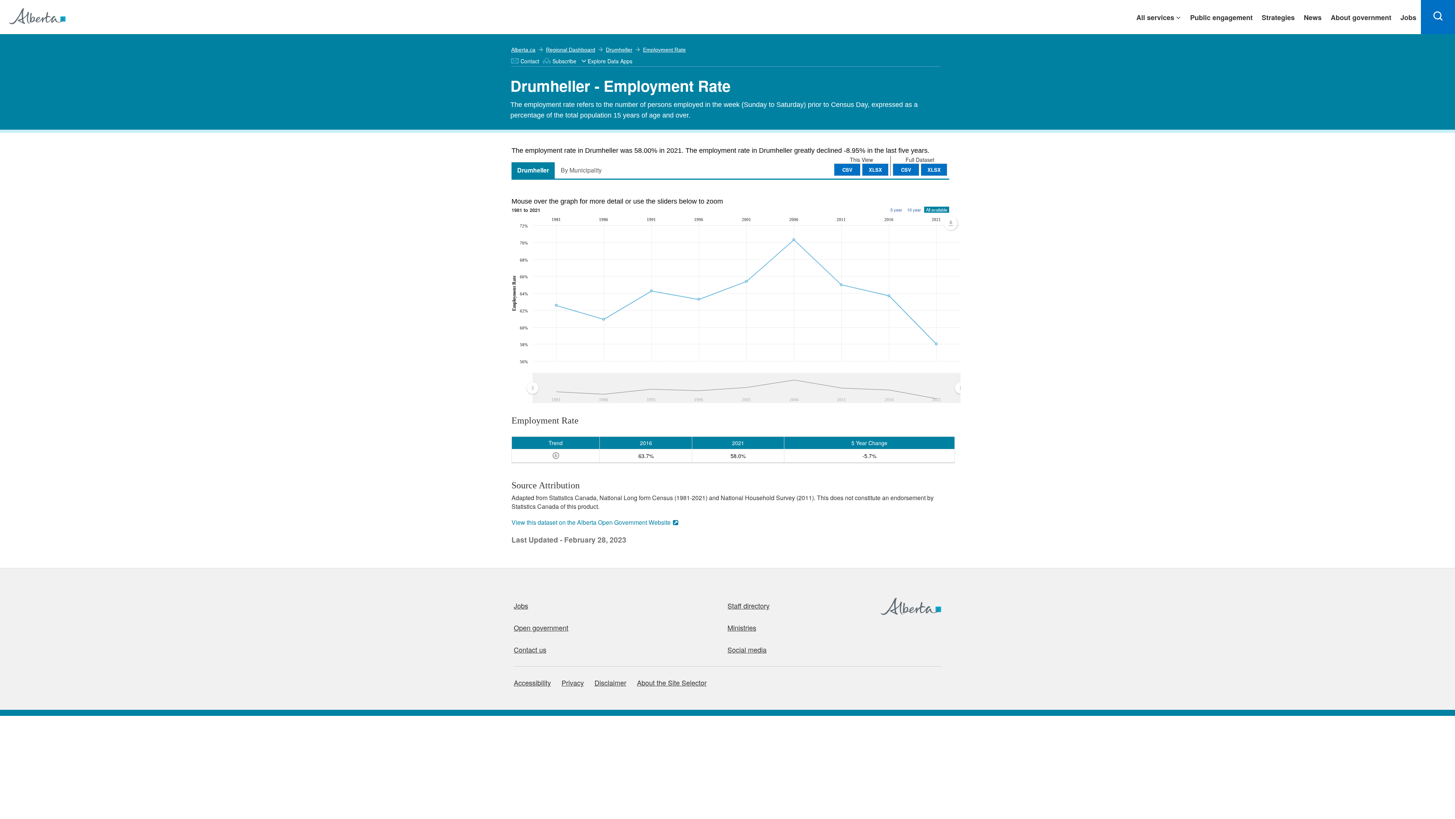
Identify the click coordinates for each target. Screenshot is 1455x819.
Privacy (573, 682)
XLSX (934, 169)
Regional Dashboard (570, 50)
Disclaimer (610, 682)
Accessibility (532, 682)
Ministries (742, 627)
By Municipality (581, 170)
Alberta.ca (523, 50)
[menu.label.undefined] (950, 223)
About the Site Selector (672, 682)
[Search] (1438, 17)
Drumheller (619, 50)
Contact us (530, 649)
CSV (906, 169)
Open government (541, 627)
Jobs (521, 605)
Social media (747, 649)
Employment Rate (664, 50)
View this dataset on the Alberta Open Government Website (591, 522)
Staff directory (749, 605)
